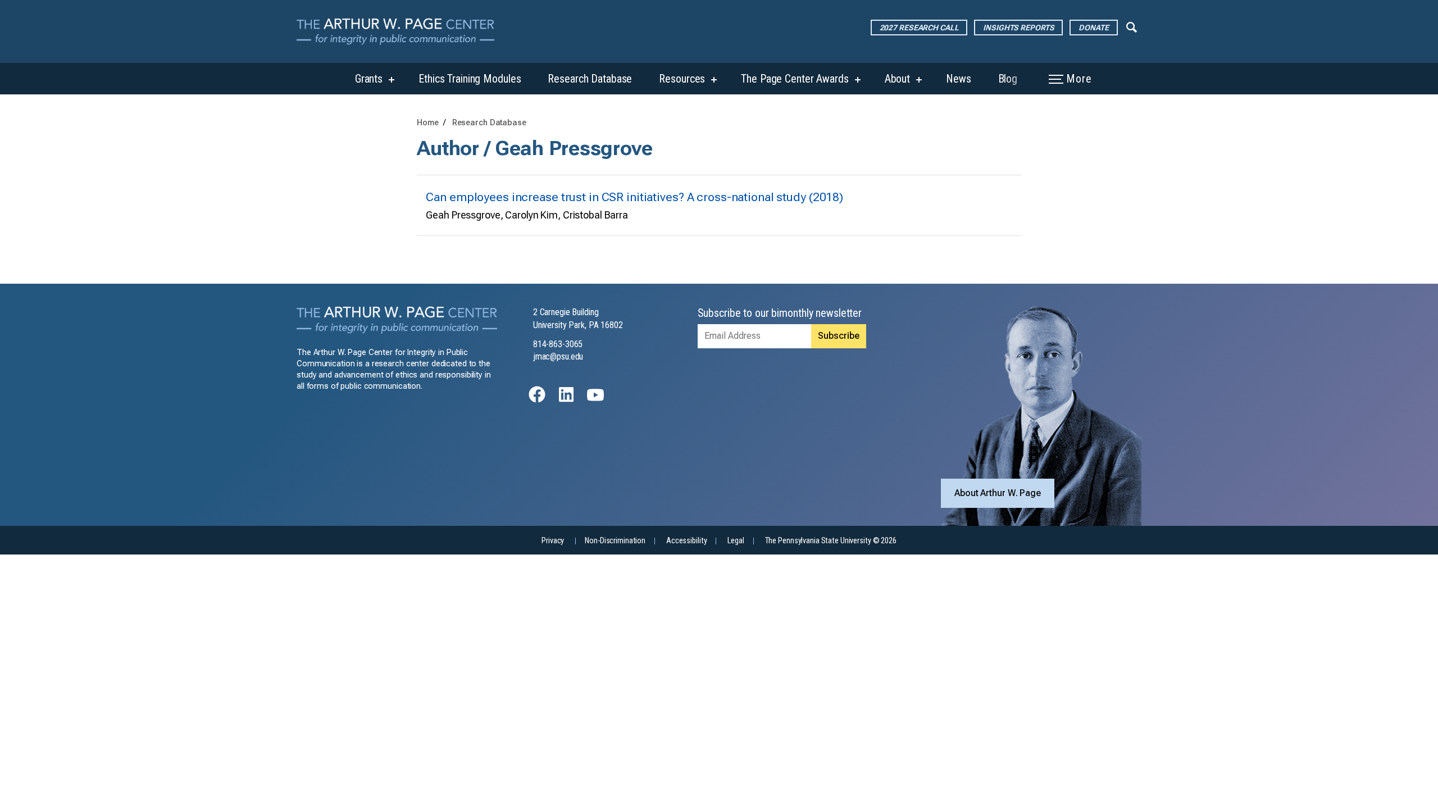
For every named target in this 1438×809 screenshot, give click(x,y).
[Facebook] (537, 399)
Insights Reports (1018, 27)
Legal (735, 541)
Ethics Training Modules (469, 78)
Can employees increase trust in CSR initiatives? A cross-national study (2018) (634, 197)
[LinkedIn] (566, 399)
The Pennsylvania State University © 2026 (831, 541)
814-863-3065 (558, 344)
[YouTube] (595, 399)
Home (428, 123)
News (958, 78)
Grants (369, 78)
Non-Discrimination (615, 541)
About (897, 78)
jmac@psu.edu (558, 356)
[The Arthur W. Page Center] (400, 31)
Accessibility (686, 541)
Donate (1093, 27)
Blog (1008, 78)
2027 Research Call (919, 27)
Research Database (590, 78)
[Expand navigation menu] (1131, 26)
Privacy (552, 541)
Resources (682, 78)
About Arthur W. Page (997, 493)
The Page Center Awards (794, 78)
